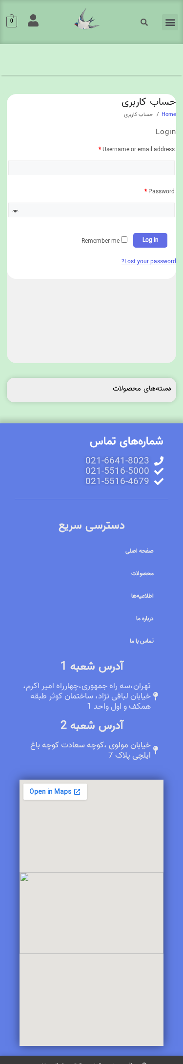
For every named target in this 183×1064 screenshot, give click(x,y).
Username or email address (137, 149)
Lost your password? (149, 261)
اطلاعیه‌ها (142, 596)
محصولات (142, 573)
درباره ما (145, 618)
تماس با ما (142, 641)
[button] (170, 22)
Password (159, 191)
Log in (150, 240)
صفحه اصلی (139, 550)
